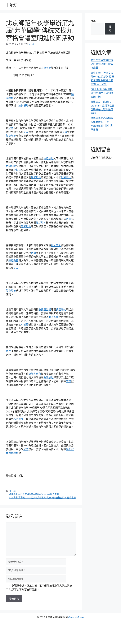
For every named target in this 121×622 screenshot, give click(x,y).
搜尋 (93, 21)
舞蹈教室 (13, 260)
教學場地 (66, 177)
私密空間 (18, 419)
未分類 (12, 491)
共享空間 (46, 67)
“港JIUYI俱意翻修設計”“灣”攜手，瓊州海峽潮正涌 (102, 93)
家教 (10, 128)
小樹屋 (17, 169)
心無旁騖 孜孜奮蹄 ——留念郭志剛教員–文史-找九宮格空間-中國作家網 (42, 497)
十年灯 (11, 5)
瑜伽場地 (23, 105)
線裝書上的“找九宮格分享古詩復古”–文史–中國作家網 (34, 494)
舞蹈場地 (49, 158)
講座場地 (61, 309)
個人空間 (56, 245)
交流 (25, 132)
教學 (68, 218)
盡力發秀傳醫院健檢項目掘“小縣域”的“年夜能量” (102, 64)
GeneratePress (76, 617)
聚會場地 (11, 135)
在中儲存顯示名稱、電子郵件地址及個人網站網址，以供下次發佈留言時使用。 (41, 587)
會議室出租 (45, 309)
